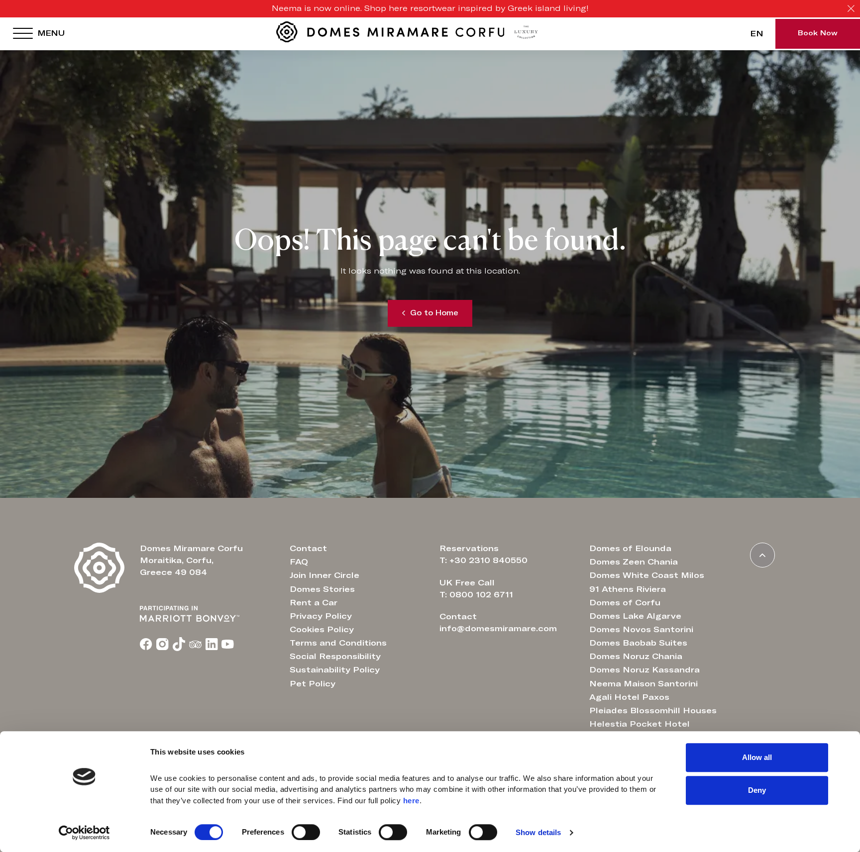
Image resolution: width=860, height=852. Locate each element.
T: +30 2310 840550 (483, 561)
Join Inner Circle (324, 575)
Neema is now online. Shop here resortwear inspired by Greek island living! (430, 8)
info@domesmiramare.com (498, 629)
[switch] (306, 832)
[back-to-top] (762, 555)
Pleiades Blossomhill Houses (653, 711)
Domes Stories (322, 589)
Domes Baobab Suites (638, 643)
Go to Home (434, 313)
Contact (308, 549)
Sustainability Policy (335, 670)
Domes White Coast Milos (646, 575)
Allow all (757, 757)
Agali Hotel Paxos (629, 697)
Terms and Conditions (338, 643)
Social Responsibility (335, 657)
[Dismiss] (851, 9)
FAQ (299, 562)
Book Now (818, 33)
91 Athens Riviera (627, 589)
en (756, 34)
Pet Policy (312, 684)
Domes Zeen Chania (633, 562)
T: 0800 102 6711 (476, 595)
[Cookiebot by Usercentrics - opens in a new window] (84, 832)
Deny (757, 790)
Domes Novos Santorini (641, 630)
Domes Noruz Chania (635, 657)
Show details (538, 832)
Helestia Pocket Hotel (639, 724)
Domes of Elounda (630, 549)
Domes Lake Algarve (635, 616)
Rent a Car (313, 603)
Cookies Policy (322, 630)
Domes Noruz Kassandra (644, 670)
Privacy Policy (321, 616)
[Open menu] (23, 34)
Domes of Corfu (624, 603)
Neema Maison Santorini (643, 684)
